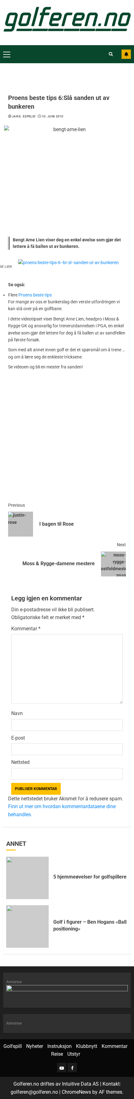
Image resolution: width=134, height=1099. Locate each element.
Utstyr (73, 1054)
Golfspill (12, 1046)
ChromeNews (76, 1092)
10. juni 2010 (53, 116)
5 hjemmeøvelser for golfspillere (90, 877)
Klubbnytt (86, 1046)
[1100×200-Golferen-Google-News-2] (67, 993)
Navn (17, 713)
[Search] (111, 54)
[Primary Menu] (6, 54)
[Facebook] (72, 1067)
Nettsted (20, 762)
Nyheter (34, 1046)
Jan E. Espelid (24, 116)
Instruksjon (59, 1046)
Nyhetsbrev (126, 54)
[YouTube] (61, 1067)
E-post (18, 738)
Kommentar (26, 629)
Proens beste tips (35, 294)
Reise (57, 1054)
